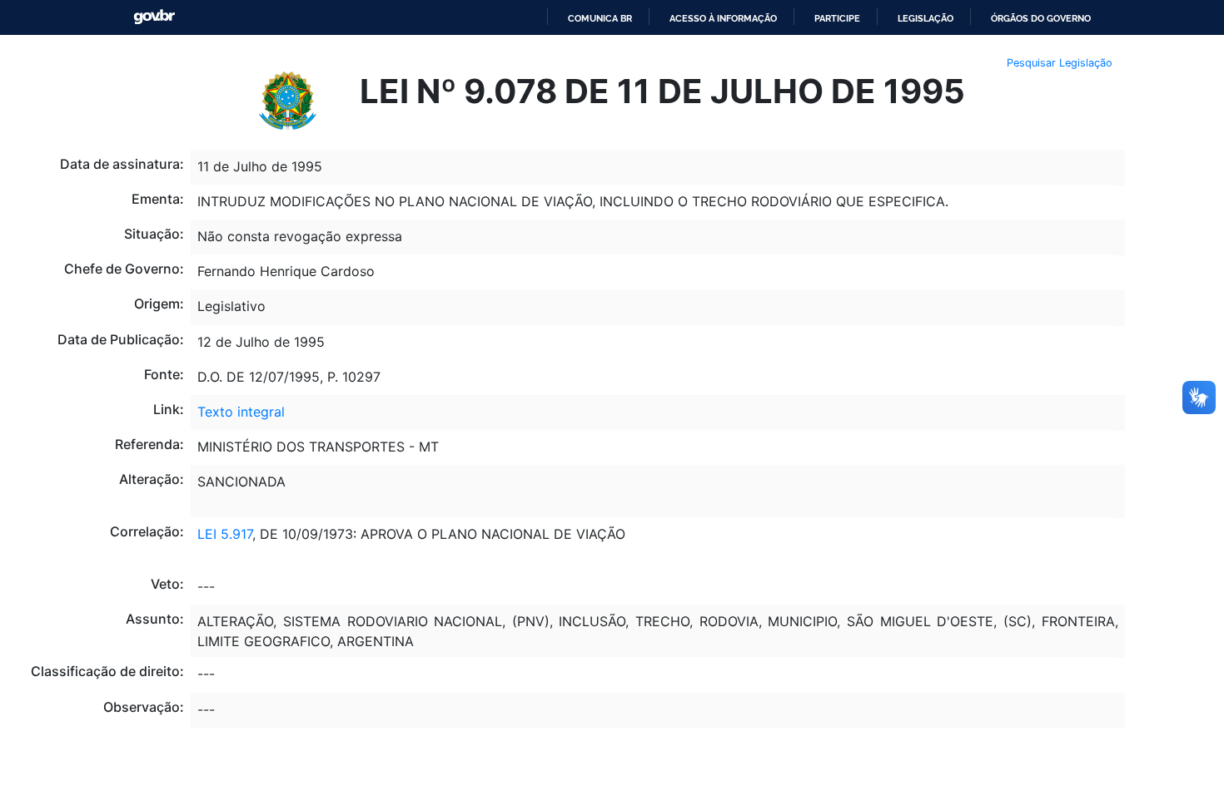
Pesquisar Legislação (1059, 63)
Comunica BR (600, 18)
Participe (837, 18)
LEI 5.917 (224, 534)
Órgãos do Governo (1041, 18)
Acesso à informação (723, 18)
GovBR (154, 17)
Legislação (925, 18)
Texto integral (241, 411)
